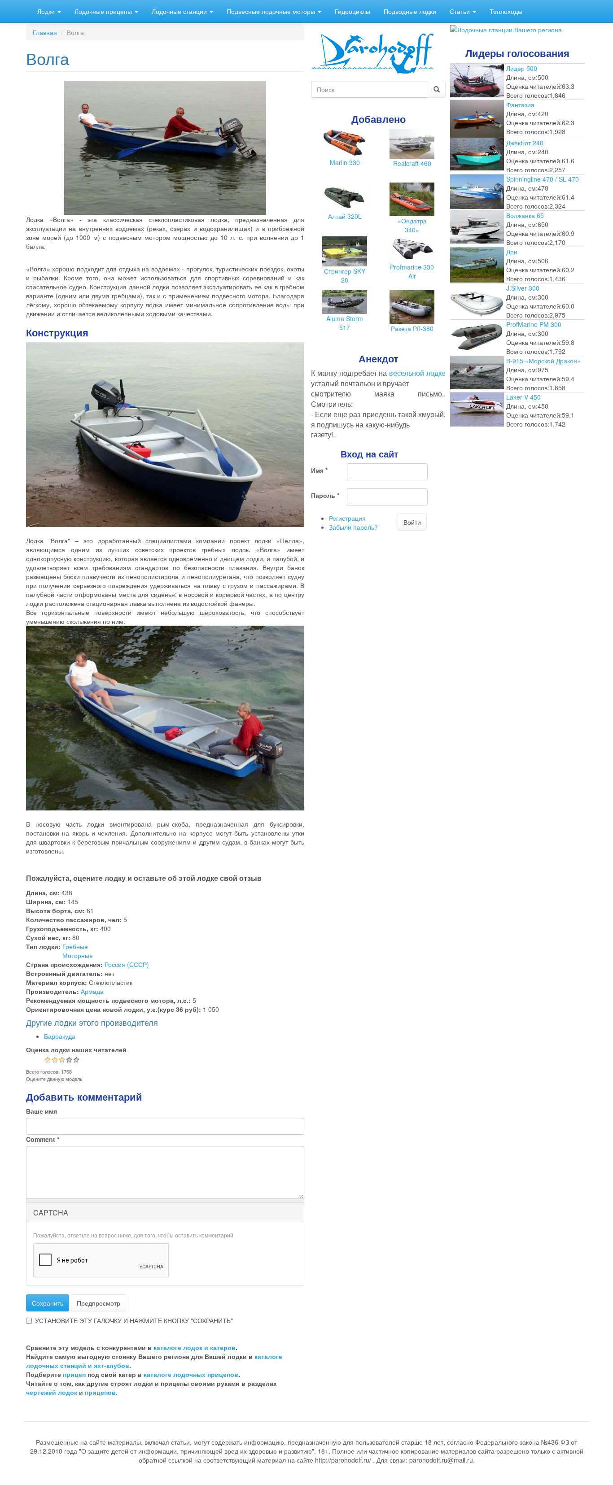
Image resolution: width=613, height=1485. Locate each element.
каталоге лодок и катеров (194, 1347)
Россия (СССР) (127, 964)
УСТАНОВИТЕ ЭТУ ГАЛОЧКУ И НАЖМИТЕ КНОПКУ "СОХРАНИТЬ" (134, 1320)
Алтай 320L (345, 216)
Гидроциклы (352, 11)
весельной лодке (417, 373)
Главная (45, 32)
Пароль (325, 495)
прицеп (74, 1374)
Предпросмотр (98, 1302)
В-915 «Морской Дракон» (543, 360)
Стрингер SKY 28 (344, 275)
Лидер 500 (521, 68)
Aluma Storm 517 (344, 323)
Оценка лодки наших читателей (76, 1049)
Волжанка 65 (525, 215)
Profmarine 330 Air (412, 271)
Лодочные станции (180, 11)
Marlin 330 (345, 162)
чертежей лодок (51, 1392)
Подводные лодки (410, 11)
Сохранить (47, 1302)
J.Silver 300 (522, 287)
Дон (511, 251)
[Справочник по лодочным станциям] (506, 28)
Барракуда (59, 1036)
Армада (92, 991)
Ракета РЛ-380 (412, 328)
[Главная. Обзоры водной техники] (372, 52)
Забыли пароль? (353, 527)
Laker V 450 (523, 396)
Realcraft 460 (412, 163)
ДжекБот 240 (524, 142)
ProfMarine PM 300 (533, 324)
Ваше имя (41, 1110)
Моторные (77, 955)
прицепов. (101, 1392)
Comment (42, 1139)
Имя (319, 470)
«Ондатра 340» (412, 225)
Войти (412, 522)
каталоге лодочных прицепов (191, 1374)
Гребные (75, 946)
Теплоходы (506, 11)
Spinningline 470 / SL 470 (542, 178)
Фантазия (520, 104)
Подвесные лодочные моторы (272, 11)
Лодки (47, 11)
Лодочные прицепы (104, 11)
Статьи (461, 11)
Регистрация (347, 518)
